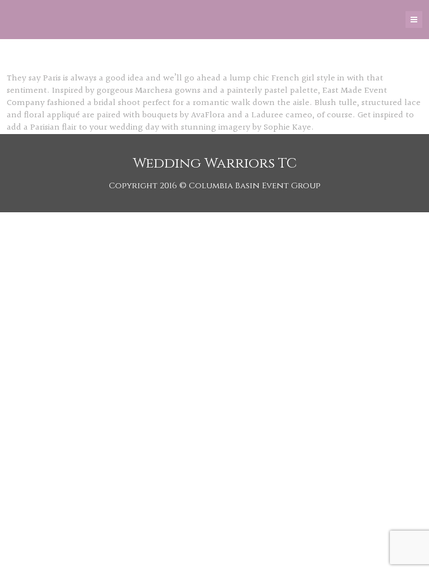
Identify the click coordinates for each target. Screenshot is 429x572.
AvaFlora (208, 115)
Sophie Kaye (287, 128)
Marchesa (154, 91)
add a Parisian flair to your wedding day (83, 128)
